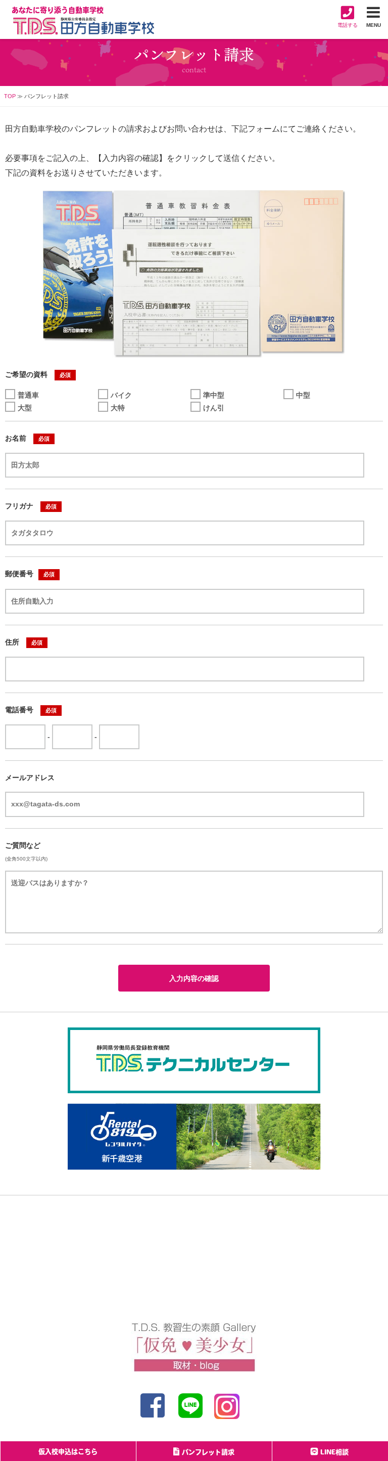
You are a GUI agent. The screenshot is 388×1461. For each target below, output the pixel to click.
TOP (10, 96)
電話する (347, 25)
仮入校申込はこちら (68, 1452)
